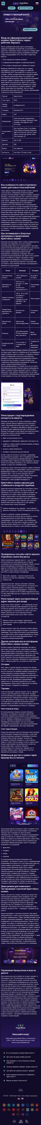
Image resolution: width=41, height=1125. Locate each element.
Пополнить (31, 29)
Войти (11, 8)
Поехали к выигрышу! (20, 1040)
